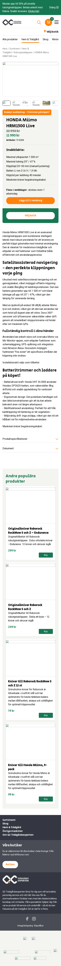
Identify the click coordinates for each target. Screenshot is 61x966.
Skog (45, 39)
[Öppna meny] (56, 22)
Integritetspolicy (25, 925)
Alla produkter (10, 39)
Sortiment (15, 48)
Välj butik (52, 32)
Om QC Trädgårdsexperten (18, 835)
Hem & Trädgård (30, 39)
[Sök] (39, 22)
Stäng (52, 7)
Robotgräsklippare (23, 52)
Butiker (10, 864)
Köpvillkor (39, 925)
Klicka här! (33, 11)
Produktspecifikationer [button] (15, 438)
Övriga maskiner (13, 831)
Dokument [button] (8, 448)
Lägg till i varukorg (30, 200)
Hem (5, 48)
